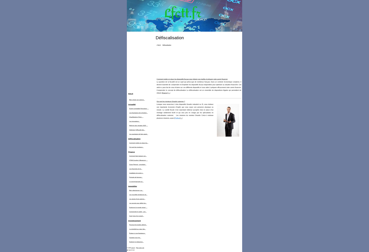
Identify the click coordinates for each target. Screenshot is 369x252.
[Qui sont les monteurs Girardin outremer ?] (228, 120)
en (130, 250)
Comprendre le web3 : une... (138, 211)
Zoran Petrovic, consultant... (137, 164)
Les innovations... (134, 121)
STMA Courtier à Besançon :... (138, 160)
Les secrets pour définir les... (138, 203)
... (169, 93)
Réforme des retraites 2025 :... (138, 125)
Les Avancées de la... (135, 169)
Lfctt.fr (133, 248)
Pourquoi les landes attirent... (138, 225)
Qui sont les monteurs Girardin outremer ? (171, 101)
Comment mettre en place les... (138, 143)
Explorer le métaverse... (136, 242)
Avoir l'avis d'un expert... (136, 216)
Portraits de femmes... (136, 177)
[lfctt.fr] (184, 16)
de (127, 250)
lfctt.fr (159, 45)
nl (133, 250)
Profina (177, 118)
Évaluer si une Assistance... (137, 233)
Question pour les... (135, 237)
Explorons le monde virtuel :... (138, 207)
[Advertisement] (199, 60)
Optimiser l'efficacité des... (137, 130)
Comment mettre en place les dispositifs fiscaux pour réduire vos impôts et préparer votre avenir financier (192, 79)
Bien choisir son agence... (137, 100)
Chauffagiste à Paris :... (136, 117)
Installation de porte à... (136, 173)
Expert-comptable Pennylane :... (139, 108)
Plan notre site (140, 248)
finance (164, 93)
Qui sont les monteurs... (136, 147)
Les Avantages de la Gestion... (138, 113)
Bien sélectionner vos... (136, 190)
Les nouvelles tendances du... (138, 194)
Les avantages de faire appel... (138, 134)
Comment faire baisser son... (138, 156)
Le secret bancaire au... (136, 181)
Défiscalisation (166, 45)
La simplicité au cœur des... (137, 229)
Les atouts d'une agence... (137, 199)
